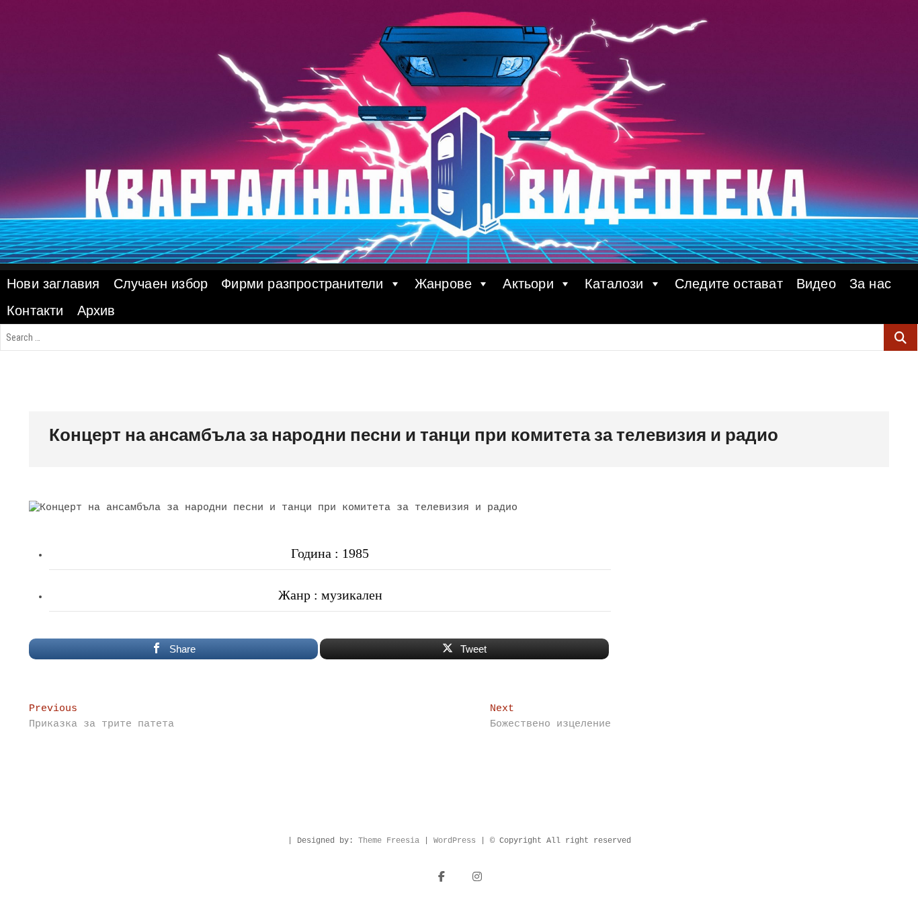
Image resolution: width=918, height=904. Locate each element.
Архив (96, 310)
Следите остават (729, 283)
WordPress (454, 841)
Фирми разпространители (302, 283)
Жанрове (443, 283)
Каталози (614, 283)
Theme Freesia (388, 841)
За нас (870, 283)
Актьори (528, 283)
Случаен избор (161, 283)
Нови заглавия (53, 283)
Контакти (35, 310)
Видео (816, 283)
